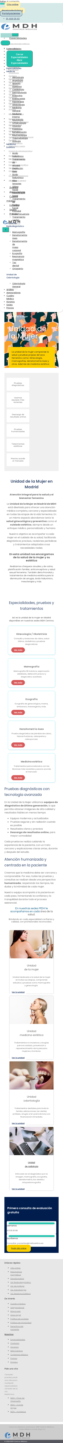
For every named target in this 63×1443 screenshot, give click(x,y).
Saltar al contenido (9, 1)
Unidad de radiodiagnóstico (20, 151)
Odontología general (17, 180)
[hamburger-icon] (15, 34)
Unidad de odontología (18, 176)
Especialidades (18, 38)
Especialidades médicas (19, 44)
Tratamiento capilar (17, 146)
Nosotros (9, 1334)
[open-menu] (2, 3)
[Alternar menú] (5, 42)
